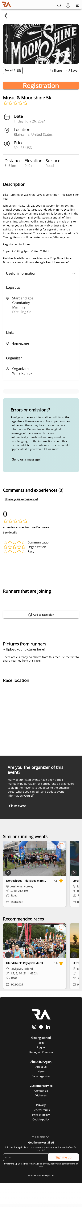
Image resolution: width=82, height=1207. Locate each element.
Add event (41, 1095)
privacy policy (50, 1163)
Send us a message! (26, 459)
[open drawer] (77, 5)
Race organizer (41, 1076)
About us (41, 1066)
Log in (41, 1047)
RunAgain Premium (41, 1052)
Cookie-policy (41, 1119)
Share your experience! (21, 499)
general (65, 1163)
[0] (68, 5)
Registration (41, 85)
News (41, 1071)
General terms (41, 1110)
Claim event (17, 806)
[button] (41, 273)
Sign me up (63, 1157)
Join (41, 1042)
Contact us (41, 1090)
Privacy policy (41, 1114)
